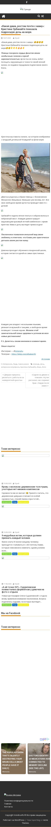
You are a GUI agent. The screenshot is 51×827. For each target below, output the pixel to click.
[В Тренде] (3, 16)
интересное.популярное (10, 367)
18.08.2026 (7, 483)
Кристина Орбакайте (28, 367)
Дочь (42, 364)
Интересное (7, 364)
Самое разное (23, 364)
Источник (45, 359)
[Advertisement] (25, 104)
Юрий (17, 38)
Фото (44, 367)
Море (39, 367)
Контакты (8, 806)
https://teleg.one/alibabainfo (23, 354)
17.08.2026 (7, 584)
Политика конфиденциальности (18, 800)
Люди (15, 364)
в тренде (36, 364)
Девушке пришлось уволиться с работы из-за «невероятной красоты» (13, 377)
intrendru (19, 351)
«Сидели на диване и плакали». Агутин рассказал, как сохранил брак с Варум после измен (39, 380)
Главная (7, 803)
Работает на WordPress (13, 820)
